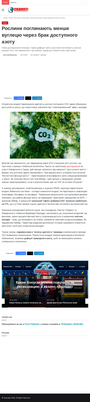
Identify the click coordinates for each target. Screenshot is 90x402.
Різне (11, 18)
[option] (45, 284)
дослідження (73, 166)
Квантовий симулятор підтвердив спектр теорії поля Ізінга (32, 2)
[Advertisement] (45, 76)
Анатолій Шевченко (10, 55)
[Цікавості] (18, 9)
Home (5, 18)
